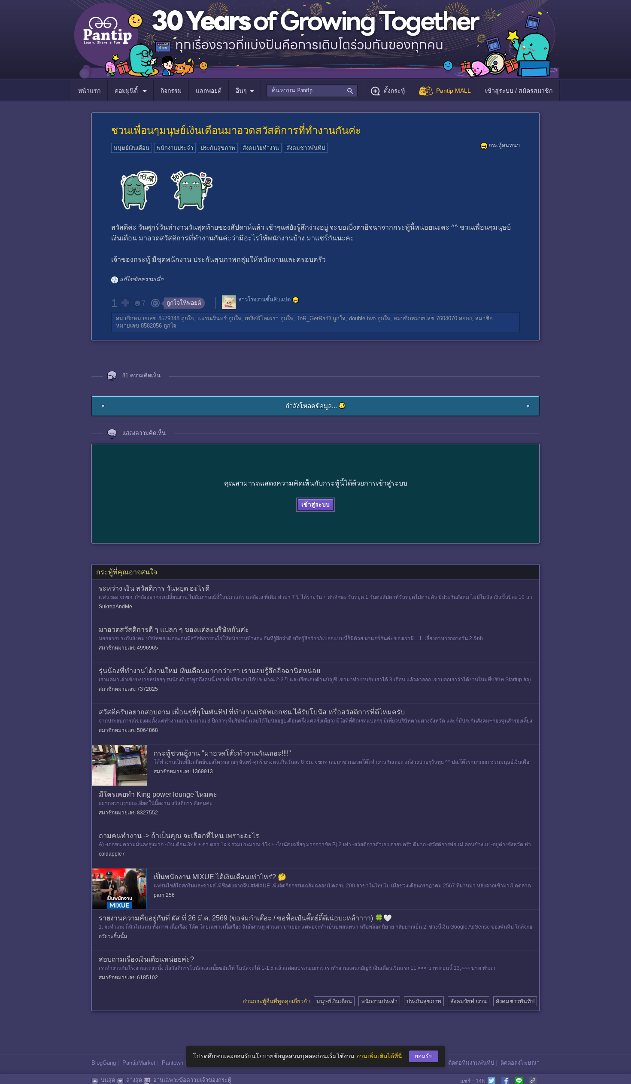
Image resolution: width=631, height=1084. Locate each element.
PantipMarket (138, 1063)
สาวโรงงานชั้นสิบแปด (264, 299)
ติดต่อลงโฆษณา (520, 1063)
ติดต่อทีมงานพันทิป (471, 1063)
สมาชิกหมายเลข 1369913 (183, 771)
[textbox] (312, 90)
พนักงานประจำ (175, 148)
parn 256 (164, 895)
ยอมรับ (424, 1056)
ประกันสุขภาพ (217, 148)
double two (362, 318)
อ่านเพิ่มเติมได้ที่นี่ (379, 1056)
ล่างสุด (134, 1080)
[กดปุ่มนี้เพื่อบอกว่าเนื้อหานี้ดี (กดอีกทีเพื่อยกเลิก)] (125, 302)
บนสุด (108, 1080)
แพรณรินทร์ (212, 318)
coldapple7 (112, 854)
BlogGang (103, 1063)
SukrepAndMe (115, 607)
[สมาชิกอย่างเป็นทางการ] (295, 300)
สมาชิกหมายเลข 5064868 (128, 730)
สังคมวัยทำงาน (261, 148)
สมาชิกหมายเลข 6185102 (128, 978)
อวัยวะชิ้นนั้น (113, 936)
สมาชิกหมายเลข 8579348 (147, 318)
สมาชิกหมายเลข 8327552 (128, 813)
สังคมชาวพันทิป (305, 148)
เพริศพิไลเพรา (262, 318)
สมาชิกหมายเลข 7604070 (425, 318)
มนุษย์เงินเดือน (131, 148)
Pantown (172, 1063)
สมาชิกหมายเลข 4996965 (128, 648)
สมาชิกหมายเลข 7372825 (128, 689)
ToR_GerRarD (314, 318)
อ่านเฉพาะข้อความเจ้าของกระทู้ (192, 1080)
